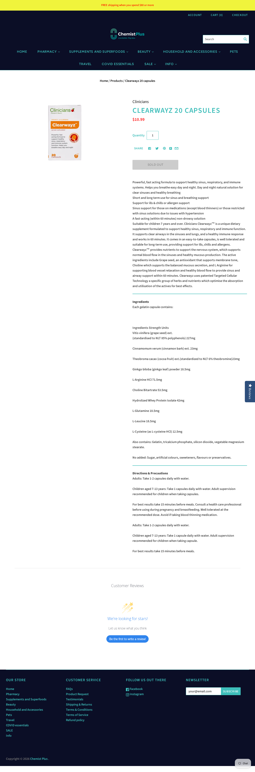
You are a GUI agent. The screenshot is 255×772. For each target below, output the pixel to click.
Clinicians (140, 102)
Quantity (138, 135)
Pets (234, 52)
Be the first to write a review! (127, 639)
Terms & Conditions (79, 710)
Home (22, 52)
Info (169, 64)
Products (116, 81)
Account (195, 15)
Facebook (136, 689)
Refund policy (75, 720)
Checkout (240, 15)
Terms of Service (77, 715)
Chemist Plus (39, 759)
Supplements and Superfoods (97, 52)
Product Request (77, 694)
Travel (85, 64)
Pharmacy (47, 52)
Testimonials (74, 699)
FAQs (69, 689)
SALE (148, 64)
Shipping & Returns (79, 704)
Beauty (144, 52)
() (217, 15)
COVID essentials (118, 64)
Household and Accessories (190, 52)
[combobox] (226, 39)
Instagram (136, 694)
